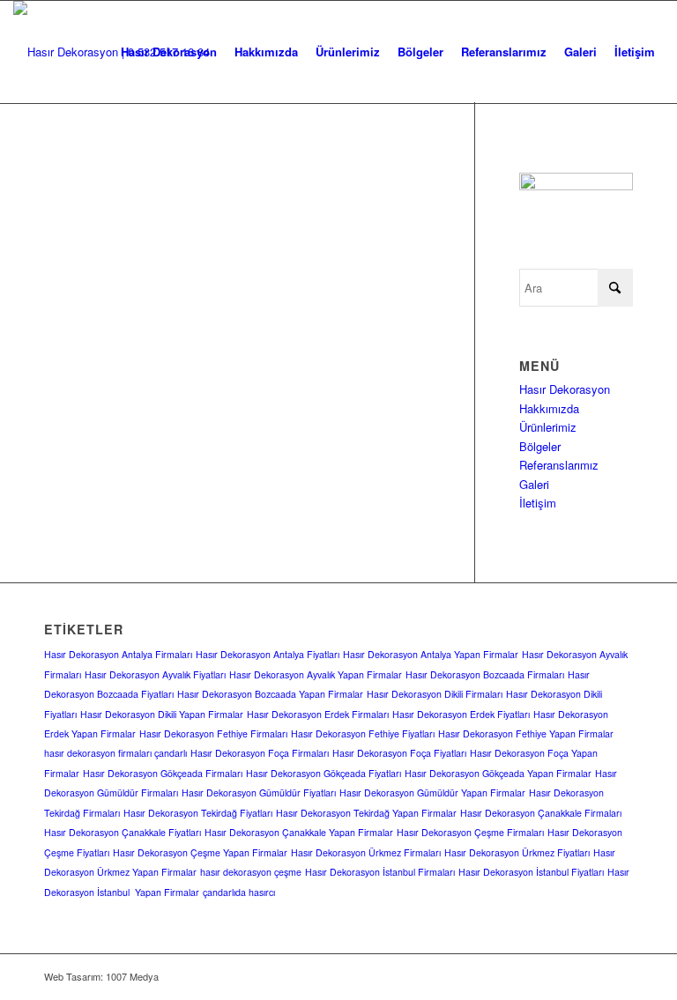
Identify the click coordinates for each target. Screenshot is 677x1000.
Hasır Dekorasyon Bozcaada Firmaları (484, 674)
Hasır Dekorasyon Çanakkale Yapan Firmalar (299, 832)
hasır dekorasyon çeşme (250, 871)
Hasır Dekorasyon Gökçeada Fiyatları (323, 773)
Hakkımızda (549, 408)
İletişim (537, 502)
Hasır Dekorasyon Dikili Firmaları (434, 693)
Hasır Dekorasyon (564, 389)
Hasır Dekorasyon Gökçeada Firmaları (162, 773)
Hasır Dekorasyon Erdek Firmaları (318, 714)
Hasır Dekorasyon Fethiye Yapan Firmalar (526, 733)
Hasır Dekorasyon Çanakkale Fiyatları (122, 832)
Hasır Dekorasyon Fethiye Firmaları (213, 733)
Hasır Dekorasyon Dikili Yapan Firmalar (161, 714)
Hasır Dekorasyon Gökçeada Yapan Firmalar (498, 773)
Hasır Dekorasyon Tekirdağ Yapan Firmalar (366, 812)
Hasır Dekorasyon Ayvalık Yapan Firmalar (315, 674)
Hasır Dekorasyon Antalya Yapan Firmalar (430, 654)
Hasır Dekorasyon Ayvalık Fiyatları (155, 674)
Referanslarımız (559, 464)
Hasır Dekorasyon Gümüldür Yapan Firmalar (432, 792)
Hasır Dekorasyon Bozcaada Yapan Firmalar (270, 693)
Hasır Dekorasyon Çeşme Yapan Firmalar (200, 852)
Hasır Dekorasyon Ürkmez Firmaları (366, 852)
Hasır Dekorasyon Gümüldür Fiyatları (259, 792)
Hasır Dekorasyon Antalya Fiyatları (267, 654)
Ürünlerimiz (548, 427)
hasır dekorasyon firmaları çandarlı (115, 752)
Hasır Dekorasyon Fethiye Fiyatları (363, 733)
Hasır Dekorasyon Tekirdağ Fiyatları (197, 812)
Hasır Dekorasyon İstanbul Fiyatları (531, 871)
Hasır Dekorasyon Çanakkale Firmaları (540, 812)
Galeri (534, 484)
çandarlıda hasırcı (239, 892)
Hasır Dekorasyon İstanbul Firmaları (380, 871)
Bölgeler (540, 446)
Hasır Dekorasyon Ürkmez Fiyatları (517, 852)
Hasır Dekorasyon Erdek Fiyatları (461, 714)
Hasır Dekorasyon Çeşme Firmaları (470, 832)
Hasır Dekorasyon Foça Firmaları (259, 752)
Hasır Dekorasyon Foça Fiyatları (399, 752)
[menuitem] (169, 52)
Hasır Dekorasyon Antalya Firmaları (118, 654)
